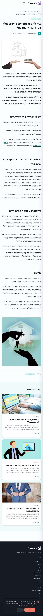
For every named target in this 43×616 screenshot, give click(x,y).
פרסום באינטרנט (24, 11)
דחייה (20, 610)
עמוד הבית (38, 11)
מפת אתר (38, 582)
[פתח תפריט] (24, 3)
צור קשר (39, 570)
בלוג (32, 11)
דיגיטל (39, 596)
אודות (39, 564)
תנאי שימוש (38, 576)
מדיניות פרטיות (37, 573)
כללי (40, 593)
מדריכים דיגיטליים (36, 590)
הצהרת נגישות (37, 579)
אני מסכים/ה (30, 610)
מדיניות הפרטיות (25, 605)
